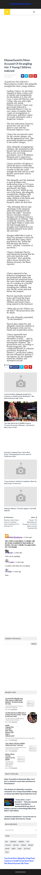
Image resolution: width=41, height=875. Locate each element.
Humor (23, 845)
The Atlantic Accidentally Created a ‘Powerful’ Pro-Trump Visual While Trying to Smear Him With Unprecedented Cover (20, 791)
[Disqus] (20, 560)
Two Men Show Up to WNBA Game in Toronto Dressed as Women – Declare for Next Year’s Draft (19, 425)
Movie (7, 848)
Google (8, 845)
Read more (14, 709)
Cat (28, 841)
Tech (7, 852)
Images (30, 845)
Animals (21, 841)
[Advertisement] (20, 37)
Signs (19, 848)
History (16, 845)
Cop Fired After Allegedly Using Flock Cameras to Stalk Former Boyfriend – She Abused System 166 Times (19, 396)
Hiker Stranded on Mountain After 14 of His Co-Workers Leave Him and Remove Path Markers (19, 781)
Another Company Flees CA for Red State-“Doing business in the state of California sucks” (17, 454)
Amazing (13, 841)
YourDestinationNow (20, 3)
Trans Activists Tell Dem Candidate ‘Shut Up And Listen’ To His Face (20, 482)
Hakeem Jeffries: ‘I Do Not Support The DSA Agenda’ (20, 509)
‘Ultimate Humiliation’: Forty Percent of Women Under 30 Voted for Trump (20, 817)
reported (17, 105)
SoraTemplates (20, 872)
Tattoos (27, 848)
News (6, 367)
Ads (6, 841)
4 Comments (8, 77)
